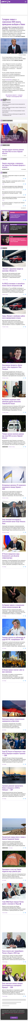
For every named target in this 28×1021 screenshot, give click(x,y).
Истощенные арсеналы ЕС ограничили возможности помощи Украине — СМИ (12, 192)
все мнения (23, 169)
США (9, 27)
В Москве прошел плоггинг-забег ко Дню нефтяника (13, 670)
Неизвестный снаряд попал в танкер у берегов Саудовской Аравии (14, 838)
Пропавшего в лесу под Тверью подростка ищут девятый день (11, 870)
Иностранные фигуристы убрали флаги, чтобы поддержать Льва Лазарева (18, 240)
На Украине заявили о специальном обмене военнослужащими (13, 203)
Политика (12, 212)
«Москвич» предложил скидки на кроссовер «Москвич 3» (13, 176)
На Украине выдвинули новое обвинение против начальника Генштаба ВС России (12, 187)
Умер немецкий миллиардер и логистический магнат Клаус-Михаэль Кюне (13, 198)
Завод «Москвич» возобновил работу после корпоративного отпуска (13, 181)
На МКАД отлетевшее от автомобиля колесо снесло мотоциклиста (18, 228)
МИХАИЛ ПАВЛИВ (5, 169)
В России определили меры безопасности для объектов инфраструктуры (10, 138)
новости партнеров (7, 120)
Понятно (14, 1017)
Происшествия (13, 224)
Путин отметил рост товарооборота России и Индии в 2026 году (12, 952)
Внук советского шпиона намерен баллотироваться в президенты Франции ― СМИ (12, 985)
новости (5, 173)
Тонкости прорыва (6, 102)
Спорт (11, 236)
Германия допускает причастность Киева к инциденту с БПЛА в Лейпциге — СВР (12, 787)
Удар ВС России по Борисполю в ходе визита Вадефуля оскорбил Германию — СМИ (13, 753)
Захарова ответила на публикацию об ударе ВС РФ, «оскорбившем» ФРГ (13, 638)
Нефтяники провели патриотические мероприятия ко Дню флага (13, 720)
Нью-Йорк (5, 27)
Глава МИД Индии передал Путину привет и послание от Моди (13, 902)
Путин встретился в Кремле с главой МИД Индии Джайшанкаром (17, 216)
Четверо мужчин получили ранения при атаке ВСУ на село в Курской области (13, 151)
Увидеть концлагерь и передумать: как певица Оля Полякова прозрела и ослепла (13, 165)
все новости (4, 155)
